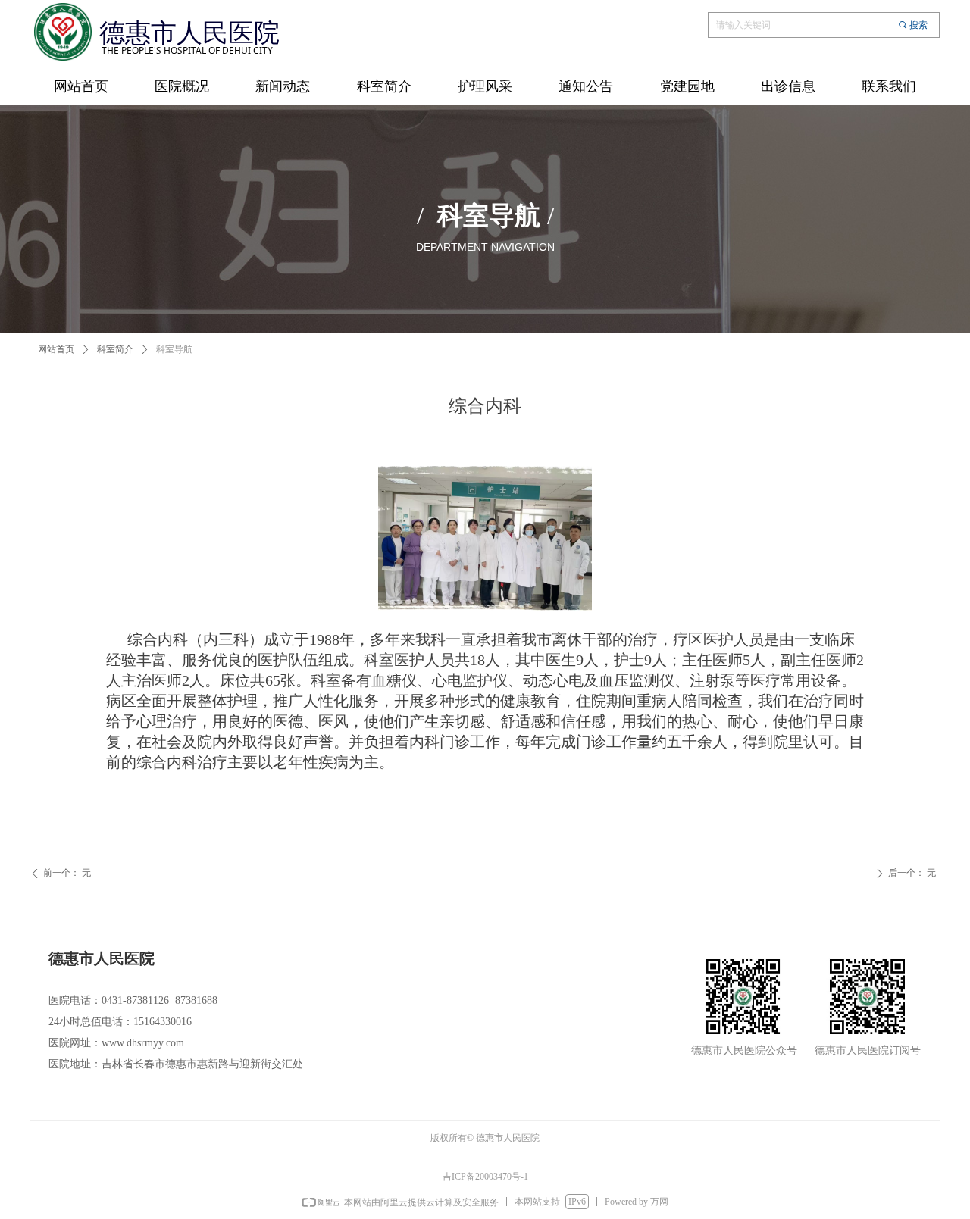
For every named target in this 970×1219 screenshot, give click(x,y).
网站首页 (56, 349)
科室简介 (115, 349)
